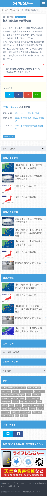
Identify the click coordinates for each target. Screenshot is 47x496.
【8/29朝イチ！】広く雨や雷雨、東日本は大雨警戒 (28, 166)
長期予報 (10, 416)
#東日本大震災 (30, 402)
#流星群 (4, 405)
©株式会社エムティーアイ (31, 492)
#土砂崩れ (36, 395)
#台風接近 (20, 395)
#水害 (39, 402)
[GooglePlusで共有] (28, 94)
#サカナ (15, 391)
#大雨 (13, 398)
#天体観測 (20, 398)
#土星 (29, 395)
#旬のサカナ (6, 402)
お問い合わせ (13, 486)
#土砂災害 (5, 398)
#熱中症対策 (27, 405)
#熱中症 (18, 405)
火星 (39, 412)
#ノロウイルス (39, 391)
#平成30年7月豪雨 (33, 398)
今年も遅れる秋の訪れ (25, 197)
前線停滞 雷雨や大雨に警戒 (28, 262)
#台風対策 (11, 395)
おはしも (40, 409)
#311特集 (36, 388)
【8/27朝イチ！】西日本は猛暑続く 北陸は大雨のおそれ (28, 330)
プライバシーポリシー (22, 483)
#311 (29, 388)
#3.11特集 (11, 388)
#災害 (11, 405)
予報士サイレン (11, 107)
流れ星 (28, 412)
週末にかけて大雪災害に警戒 (27, 113)
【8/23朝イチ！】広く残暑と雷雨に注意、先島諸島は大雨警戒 (28, 232)
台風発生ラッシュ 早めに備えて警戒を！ (28, 177)
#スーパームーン (26, 391)
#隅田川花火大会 (14, 409)
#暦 (21, 402)
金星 (3, 416)
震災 (25, 416)
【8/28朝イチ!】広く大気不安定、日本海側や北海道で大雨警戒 (29, 309)
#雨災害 (25, 409)
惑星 (18, 412)
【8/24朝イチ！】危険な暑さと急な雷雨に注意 (28, 243)
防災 (17, 416)
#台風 (4, 395)
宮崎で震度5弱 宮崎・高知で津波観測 (29, 119)
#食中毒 (32, 409)
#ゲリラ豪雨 (6, 391)
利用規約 (6, 483)
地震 (13, 412)
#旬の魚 (15, 402)
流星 (34, 412)
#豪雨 (4, 409)
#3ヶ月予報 (21, 388)
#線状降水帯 (38, 405)
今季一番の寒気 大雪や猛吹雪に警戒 (29, 127)
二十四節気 (6, 412)
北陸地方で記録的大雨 (25, 186)
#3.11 (4, 388)
